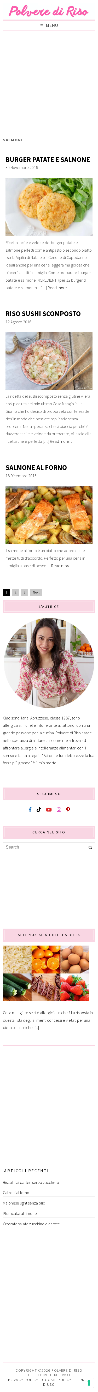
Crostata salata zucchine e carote (31, 1223)
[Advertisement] (49, 85)
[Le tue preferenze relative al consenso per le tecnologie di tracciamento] (89, 1383)
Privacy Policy (23, 1379)
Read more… (59, 287)
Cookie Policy (57, 1379)
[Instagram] (59, 810)
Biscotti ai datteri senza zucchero (31, 1182)
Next (36, 592)
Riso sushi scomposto (43, 313)
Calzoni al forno (16, 1192)
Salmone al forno (36, 467)
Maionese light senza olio (24, 1203)
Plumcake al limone (20, 1213)
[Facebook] (30, 810)
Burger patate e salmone (47, 159)
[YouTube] (49, 810)
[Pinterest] (68, 810)
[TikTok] (39, 810)
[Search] (90, 847)
